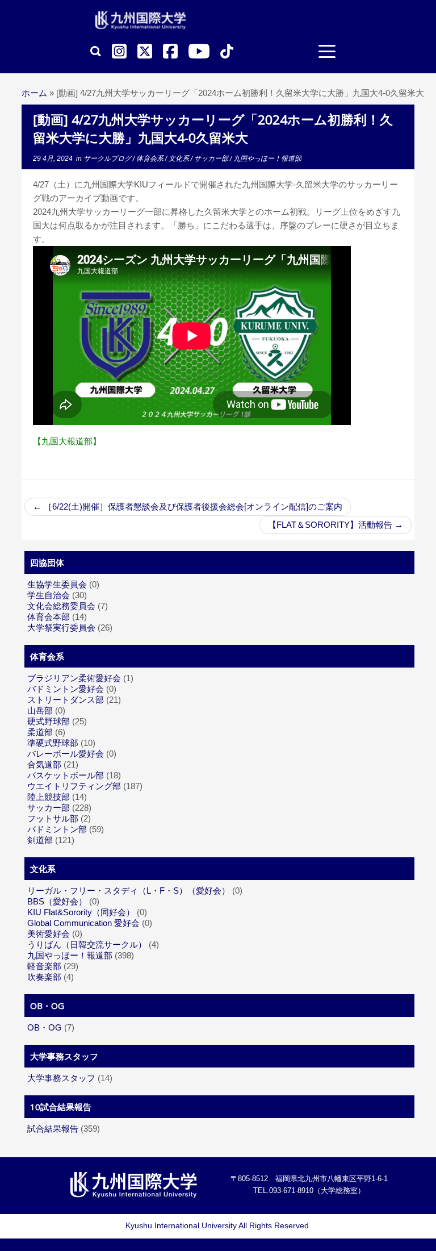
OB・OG (44, 1027)
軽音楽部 (44, 966)
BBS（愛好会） (57, 901)
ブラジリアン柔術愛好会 (74, 678)
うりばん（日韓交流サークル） (86, 944)
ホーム (34, 93)
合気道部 (44, 764)
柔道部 (40, 732)
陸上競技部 (48, 797)
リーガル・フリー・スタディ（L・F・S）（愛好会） (128, 890)
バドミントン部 (57, 829)
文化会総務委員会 (61, 606)
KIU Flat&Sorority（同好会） (81, 912)
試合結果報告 (52, 1128)
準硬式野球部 (52, 743)
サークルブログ (108, 158)
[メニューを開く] (327, 52)
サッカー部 (212, 158)
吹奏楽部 (44, 977)
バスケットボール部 (65, 775)
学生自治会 (48, 595)
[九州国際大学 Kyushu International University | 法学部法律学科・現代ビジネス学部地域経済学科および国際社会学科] (140, 20)
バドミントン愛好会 (65, 689)
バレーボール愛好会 (65, 753)
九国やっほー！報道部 (267, 158)
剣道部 (40, 840)
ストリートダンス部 (65, 699)
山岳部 (40, 710)
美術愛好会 (48, 934)
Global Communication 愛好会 (83, 923)
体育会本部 (48, 617)
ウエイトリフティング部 (74, 786)
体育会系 (150, 158)
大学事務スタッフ (61, 1078)
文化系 (180, 158)
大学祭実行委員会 (61, 627)
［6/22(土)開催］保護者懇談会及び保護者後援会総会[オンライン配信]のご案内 (187, 506)
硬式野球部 (48, 721)
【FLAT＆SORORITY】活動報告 (335, 524)
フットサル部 (52, 818)
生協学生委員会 (57, 584)
